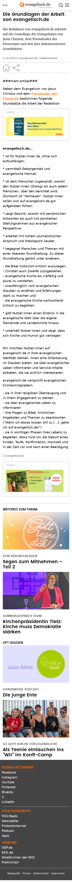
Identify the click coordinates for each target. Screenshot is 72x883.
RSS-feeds (9, 816)
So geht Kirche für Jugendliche (30, 744)
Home (6, 67)
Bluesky (8, 792)
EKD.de (7, 852)
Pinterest (9, 787)
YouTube (8, 782)
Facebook (9, 772)
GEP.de (7, 847)
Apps (5, 835)
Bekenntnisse (49, 58)
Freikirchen (10, 862)
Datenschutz (41, 873)
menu (5, 5)
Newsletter (10, 821)
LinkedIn (8, 802)
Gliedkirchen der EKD (18, 857)
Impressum (58, 873)
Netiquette (13, 873)
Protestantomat (14, 826)
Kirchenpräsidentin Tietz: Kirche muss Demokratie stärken (32, 626)
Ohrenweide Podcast (21, 689)
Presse (27, 873)
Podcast (8, 831)
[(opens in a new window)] (34, 126)
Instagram (9, 777)
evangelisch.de (14, 455)
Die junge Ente (20, 695)
